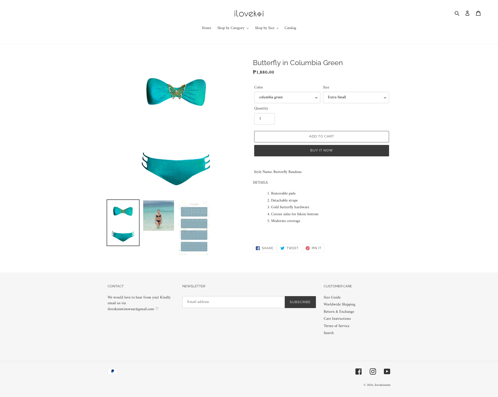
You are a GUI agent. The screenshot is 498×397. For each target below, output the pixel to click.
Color (258, 88)
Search (329, 333)
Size (326, 88)
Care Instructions (337, 318)
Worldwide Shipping (339, 304)
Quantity (261, 109)
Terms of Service (336, 326)
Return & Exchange (339, 311)
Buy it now (321, 150)
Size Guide (332, 297)
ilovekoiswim (382, 385)
